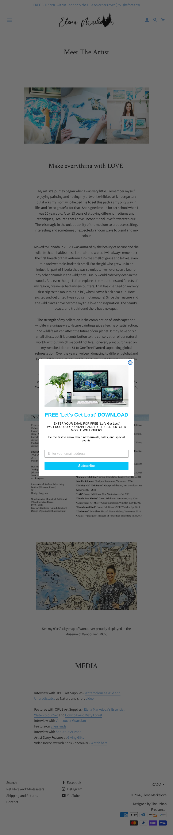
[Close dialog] (130, 362)
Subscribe (86, 466)
